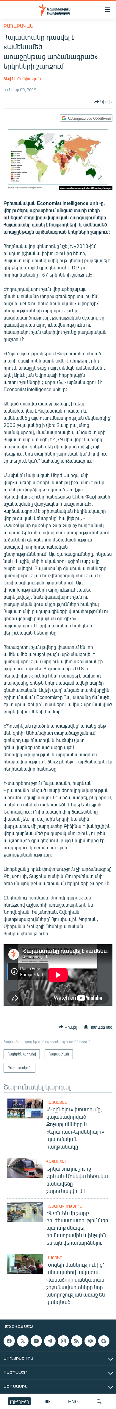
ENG (73, 1401)
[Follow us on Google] (103, 1341)
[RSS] (76, 1341)
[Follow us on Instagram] (63, 1341)
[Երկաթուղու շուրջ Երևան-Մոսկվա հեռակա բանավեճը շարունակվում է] (25, 1168)
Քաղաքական (18, 26)
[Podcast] (90, 1341)
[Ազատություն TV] (48, 1401)
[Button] (103, 101)
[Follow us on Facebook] (9, 1341)
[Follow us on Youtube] (36, 1341)
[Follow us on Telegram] (49, 1341)
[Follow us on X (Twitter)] (22, 1341)
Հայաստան (56, 1102)
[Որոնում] (99, 1401)
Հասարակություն (64, 1206)
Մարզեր (54, 1257)
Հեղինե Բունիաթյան (22, 78)
